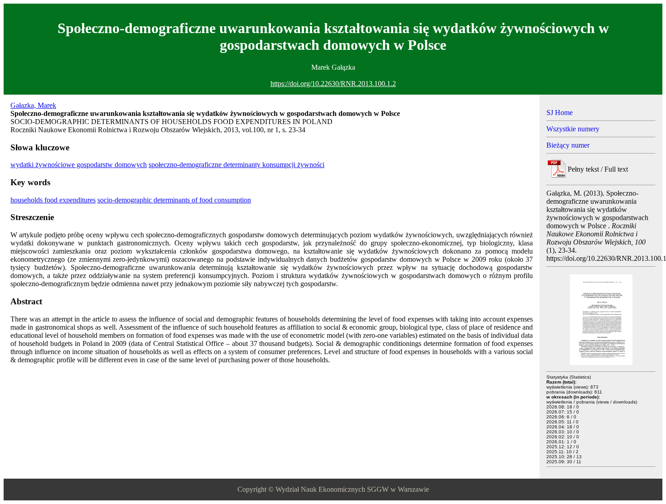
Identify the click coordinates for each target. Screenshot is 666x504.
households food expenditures (53, 200)
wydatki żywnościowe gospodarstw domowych (78, 164)
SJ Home (559, 112)
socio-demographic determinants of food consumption (174, 200)
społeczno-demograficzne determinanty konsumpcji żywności (236, 164)
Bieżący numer (567, 145)
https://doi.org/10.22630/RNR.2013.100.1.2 (333, 83)
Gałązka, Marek (33, 105)
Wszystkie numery (572, 129)
